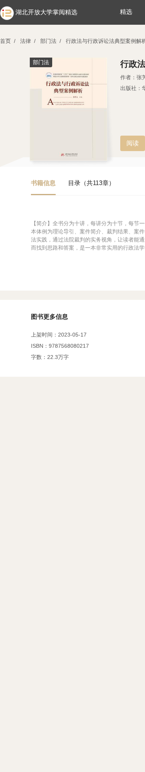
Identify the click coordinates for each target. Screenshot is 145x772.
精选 (126, 12)
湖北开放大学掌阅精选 (46, 12)
